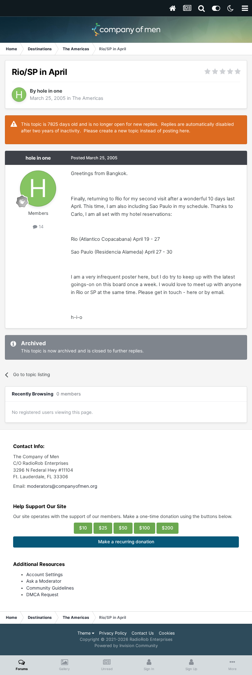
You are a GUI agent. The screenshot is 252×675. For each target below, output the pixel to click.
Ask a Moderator (43, 581)
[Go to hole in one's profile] (19, 94)
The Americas (87, 98)
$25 (103, 527)
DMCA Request (42, 594)
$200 (167, 527)
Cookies (167, 633)
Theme (84, 633)
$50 (123, 527)
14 (40, 226)
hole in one (49, 91)
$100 (144, 527)
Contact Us (143, 633)
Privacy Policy (113, 633)
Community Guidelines (50, 588)
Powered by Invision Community (126, 645)
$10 (83, 527)
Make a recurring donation (126, 541)
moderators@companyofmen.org (62, 486)
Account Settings (44, 574)
